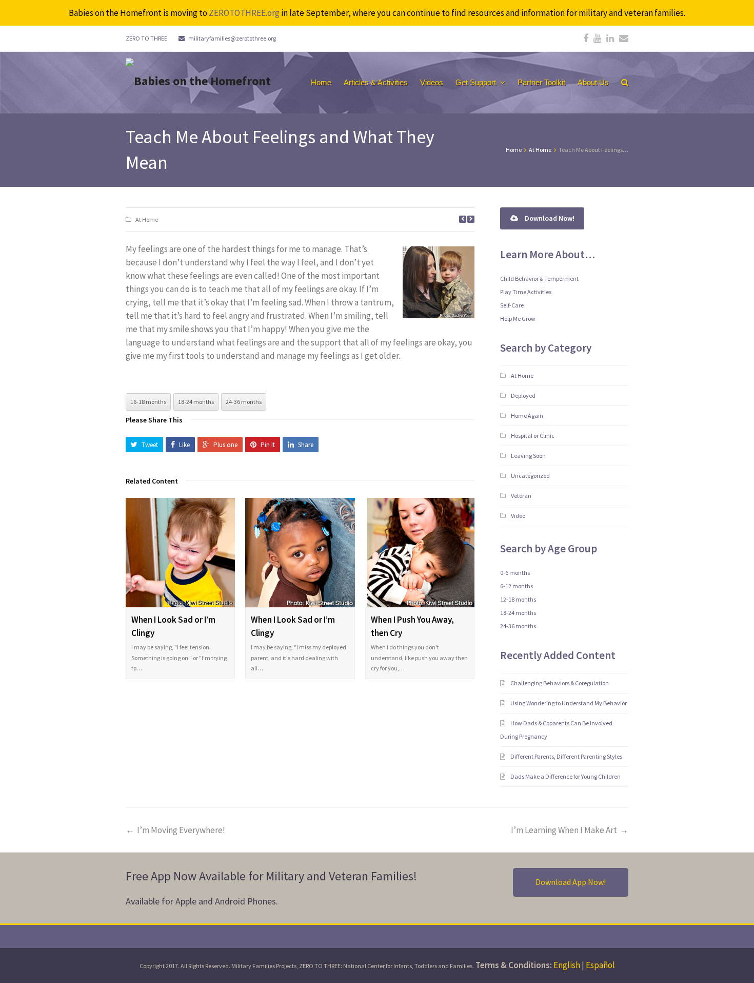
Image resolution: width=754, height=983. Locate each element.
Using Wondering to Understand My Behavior (569, 703)
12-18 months (518, 599)
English (566, 965)
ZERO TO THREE (146, 38)
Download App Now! (570, 882)
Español (600, 965)
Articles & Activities (376, 82)
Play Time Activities (525, 292)
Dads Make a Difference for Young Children (566, 776)
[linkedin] (610, 38)
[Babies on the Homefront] (198, 80)
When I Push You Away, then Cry (412, 626)
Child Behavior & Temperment (539, 278)
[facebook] (585, 38)
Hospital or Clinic (532, 435)
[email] (623, 38)
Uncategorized (530, 475)
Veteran (521, 495)
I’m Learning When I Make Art (564, 830)
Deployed (523, 395)
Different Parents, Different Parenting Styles (566, 756)
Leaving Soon (528, 455)
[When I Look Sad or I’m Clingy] (180, 552)
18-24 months (196, 402)
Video (518, 515)
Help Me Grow (517, 318)
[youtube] (597, 38)
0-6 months (515, 572)
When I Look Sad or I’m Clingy (173, 626)
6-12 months (516, 586)
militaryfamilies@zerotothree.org (232, 38)
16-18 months (148, 402)
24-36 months (244, 402)
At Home (146, 219)
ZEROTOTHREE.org (244, 12)
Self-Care (512, 305)
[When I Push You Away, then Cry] (419, 552)
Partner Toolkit (541, 82)
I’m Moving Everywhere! (181, 830)
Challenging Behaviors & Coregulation (560, 683)
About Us (593, 82)
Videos (431, 82)
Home (321, 82)
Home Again (527, 415)
